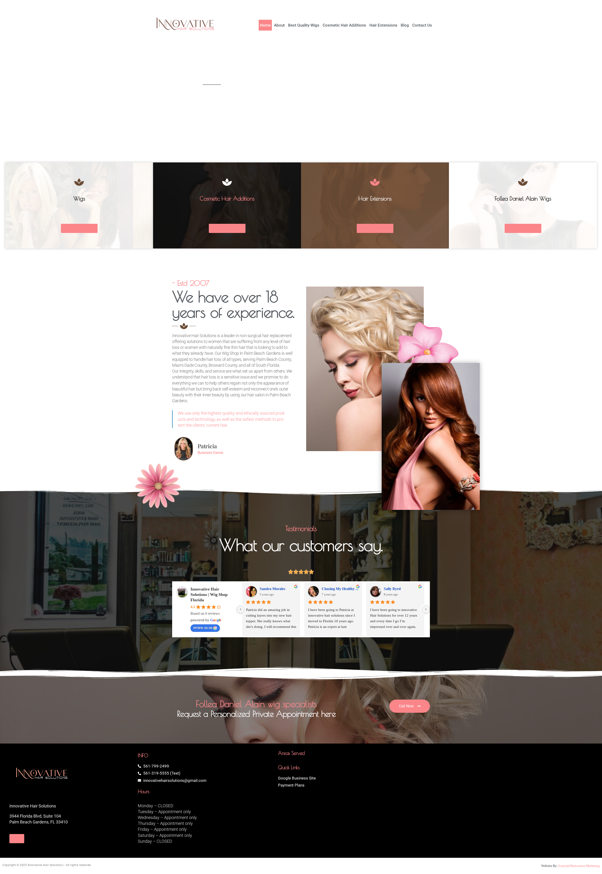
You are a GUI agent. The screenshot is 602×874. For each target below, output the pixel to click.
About (279, 25)
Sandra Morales (272, 589)
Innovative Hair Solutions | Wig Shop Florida (209, 595)
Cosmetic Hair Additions (344, 25)
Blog (405, 25)
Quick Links (288, 767)
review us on (202, 627)
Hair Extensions (383, 25)
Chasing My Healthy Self (340, 589)
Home (265, 25)
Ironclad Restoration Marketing (579, 866)
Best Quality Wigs (303, 25)
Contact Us (422, 25)
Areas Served (291, 753)
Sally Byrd (392, 589)
